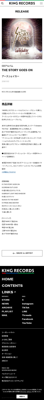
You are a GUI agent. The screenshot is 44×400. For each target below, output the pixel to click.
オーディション (7, 354)
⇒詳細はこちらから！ (9, 172)
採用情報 (5, 336)
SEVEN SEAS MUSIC (9, 370)
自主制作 (5, 350)
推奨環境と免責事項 (9, 347)
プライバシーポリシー (9, 343)
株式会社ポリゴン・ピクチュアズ (12, 381)
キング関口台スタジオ (9, 377)
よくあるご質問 (7, 339)
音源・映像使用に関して (10, 357)
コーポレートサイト (8, 332)
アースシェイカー (10, 76)
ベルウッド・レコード (8, 374)
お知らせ (5, 361)
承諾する (22, 396)
